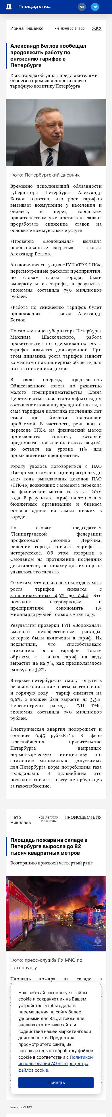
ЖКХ (97, 28)
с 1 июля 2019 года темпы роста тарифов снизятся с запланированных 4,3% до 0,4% (56, 589)
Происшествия (83, 817)
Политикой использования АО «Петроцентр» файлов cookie (55, 1063)
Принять (56, 1082)
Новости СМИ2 (21, 1107)
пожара (46, 979)
